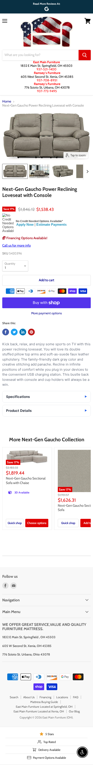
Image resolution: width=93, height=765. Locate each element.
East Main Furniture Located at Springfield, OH (44, 706)
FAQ (75, 697)
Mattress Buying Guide (44, 702)
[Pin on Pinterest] (31, 332)
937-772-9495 (47, 91)
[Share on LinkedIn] (22, 332)
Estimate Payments (51, 224)
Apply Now (25, 224)
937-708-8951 (47, 80)
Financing (45, 697)
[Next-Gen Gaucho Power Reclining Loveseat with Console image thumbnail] (15, 171)
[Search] (85, 55)
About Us (29, 697)
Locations (62, 697)
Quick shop (15, 523)
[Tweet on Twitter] (14, 332)
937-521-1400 (46, 69)
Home (6, 101)
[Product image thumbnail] (39, 171)
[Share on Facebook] (5, 332)
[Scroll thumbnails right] (86, 171)
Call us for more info (16, 245)
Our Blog (74, 711)
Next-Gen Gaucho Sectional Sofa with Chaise (26, 480)
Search (14, 697)
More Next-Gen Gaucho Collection (46, 439)
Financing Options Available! (26, 238)
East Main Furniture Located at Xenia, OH (39, 711)
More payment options (46, 313)
